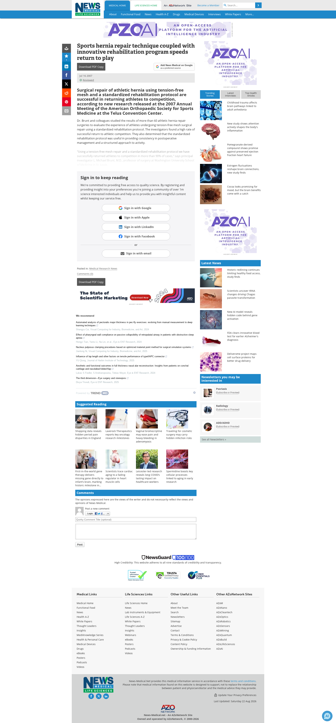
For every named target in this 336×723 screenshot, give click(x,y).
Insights (81, 630)
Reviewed (88, 80)
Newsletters (178, 616)
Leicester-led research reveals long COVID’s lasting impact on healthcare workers (149, 476)
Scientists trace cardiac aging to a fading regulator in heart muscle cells (119, 476)
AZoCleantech (224, 612)
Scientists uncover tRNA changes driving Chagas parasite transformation (241, 294)
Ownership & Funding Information (191, 648)
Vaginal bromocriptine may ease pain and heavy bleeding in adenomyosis (149, 436)
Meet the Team (179, 607)
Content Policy (179, 644)
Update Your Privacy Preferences (236, 695)
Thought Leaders (86, 626)
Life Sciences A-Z (135, 616)
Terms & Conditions (182, 635)
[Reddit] (66, 92)
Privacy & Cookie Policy (184, 639)
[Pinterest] (66, 101)
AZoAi (219, 648)
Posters (81, 657)
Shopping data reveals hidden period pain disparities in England (88, 434)
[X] (66, 83)
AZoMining (222, 630)
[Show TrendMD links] (194, 392)
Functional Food (86, 607)
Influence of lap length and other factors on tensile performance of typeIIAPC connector (120, 356)
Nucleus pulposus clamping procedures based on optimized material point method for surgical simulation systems (133, 347)
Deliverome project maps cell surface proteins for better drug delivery (242, 357)
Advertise (176, 626)
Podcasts (82, 662)
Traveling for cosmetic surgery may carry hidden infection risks (179, 434)
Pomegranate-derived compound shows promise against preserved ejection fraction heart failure (242, 150)
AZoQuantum (224, 635)
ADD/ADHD (223, 422)
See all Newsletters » (214, 439)
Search (175, 612)
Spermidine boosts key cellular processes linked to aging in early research (179, 476)
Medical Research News (103, 268)
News (80, 612)
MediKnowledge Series (90, 635)
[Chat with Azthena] (327, 716)
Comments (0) (85, 273)
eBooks (81, 653)
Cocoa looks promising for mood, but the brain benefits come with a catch (244, 190)
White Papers (84, 621)
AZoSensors (223, 626)
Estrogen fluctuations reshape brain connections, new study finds (243, 169)
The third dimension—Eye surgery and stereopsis (101, 378)
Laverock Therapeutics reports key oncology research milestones (119, 434)
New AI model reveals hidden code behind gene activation (242, 315)
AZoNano (221, 607)
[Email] (66, 110)
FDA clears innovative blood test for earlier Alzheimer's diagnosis (243, 336)
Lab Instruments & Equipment (142, 612)
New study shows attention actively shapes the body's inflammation (243, 127)
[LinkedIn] (66, 66)
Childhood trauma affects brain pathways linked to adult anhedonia (242, 106)
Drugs (80, 648)
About (174, 603)
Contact (175, 630)
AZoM (219, 603)
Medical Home (117, 5)
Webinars (130, 635)
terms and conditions (243, 681)
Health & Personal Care (90, 639)
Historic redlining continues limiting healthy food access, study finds (243, 273)
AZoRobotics (223, 621)
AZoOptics (222, 616)
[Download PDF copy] (66, 48)
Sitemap (175, 621)
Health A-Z (83, 616)
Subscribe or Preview (228, 392)
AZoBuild (221, 639)
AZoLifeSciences (225, 644)
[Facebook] (66, 75)
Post (80, 544)
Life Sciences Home (146, 5)
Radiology (222, 405)
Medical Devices (86, 644)
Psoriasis (221, 388)
